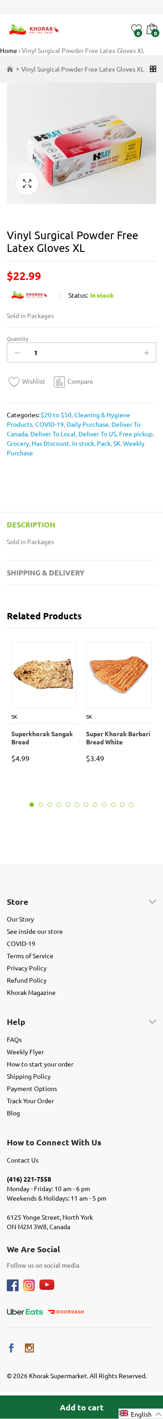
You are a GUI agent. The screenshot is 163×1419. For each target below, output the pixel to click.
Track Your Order (30, 1100)
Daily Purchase (87, 424)
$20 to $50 (56, 414)
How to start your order (40, 1064)
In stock (82, 443)
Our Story (20, 919)
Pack (103, 443)
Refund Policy (27, 980)
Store (18, 902)
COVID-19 (49, 424)
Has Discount (49, 443)
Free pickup (135, 434)
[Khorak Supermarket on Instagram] (29, 1348)
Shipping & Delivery (46, 572)
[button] (141, 1414)
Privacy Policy (27, 968)
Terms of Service (30, 955)
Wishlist (33, 381)
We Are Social (33, 1249)
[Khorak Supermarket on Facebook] (11, 1348)
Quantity (18, 338)
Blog (13, 1113)
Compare (80, 381)
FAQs (14, 1039)
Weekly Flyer (25, 1051)
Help (16, 1022)
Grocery (18, 443)
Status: (78, 295)
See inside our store (35, 931)
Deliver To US (96, 434)
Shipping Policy (29, 1076)
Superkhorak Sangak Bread (42, 737)
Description (31, 524)
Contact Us (22, 1160)
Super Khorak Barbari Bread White (118, 737)
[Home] (10, 69)
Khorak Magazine (31, 992)
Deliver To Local (52, 434)
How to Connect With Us (54, 1142)
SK (116, 443)
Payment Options (32, 1088)
